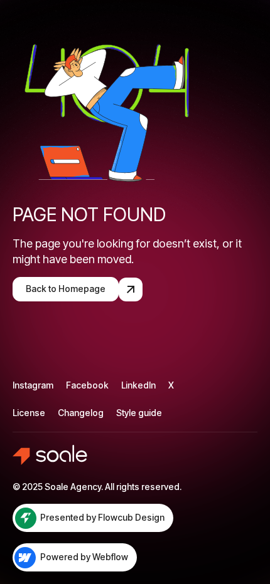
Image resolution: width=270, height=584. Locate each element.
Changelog (81, 412)
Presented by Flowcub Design (102, 517)
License (29, 412)
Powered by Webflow (84, 556)
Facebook (87, 385)
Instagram (33, 385)
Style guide (139, 412)
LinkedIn (138, 385)
